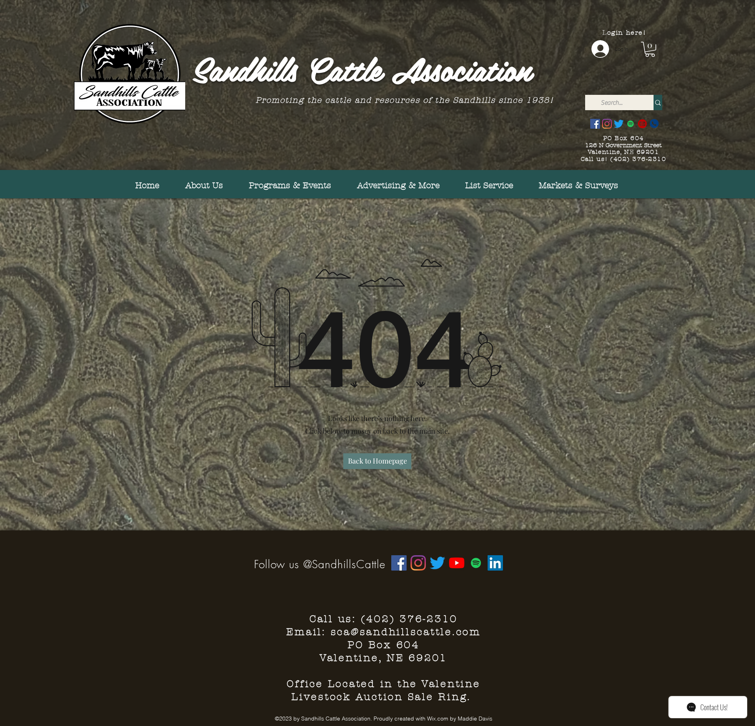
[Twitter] (619, 124)
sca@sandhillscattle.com (406, 631)
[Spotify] (630, 124)
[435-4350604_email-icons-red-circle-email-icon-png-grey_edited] (642, 124)
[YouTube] (456, 563)
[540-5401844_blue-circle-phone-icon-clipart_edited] (654, 124)
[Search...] (658, 102)
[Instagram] (607, 124)
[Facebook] (595, 124)
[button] (650, 49)
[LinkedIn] (495, 563)
